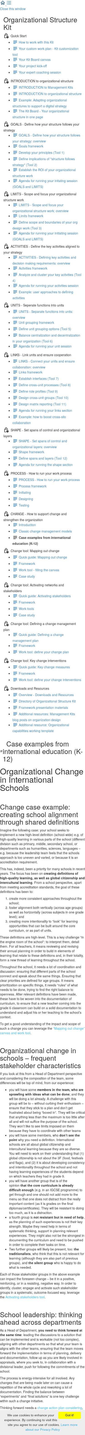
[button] (3, 4)
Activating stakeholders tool (25, 1297)
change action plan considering (59, 1407)
